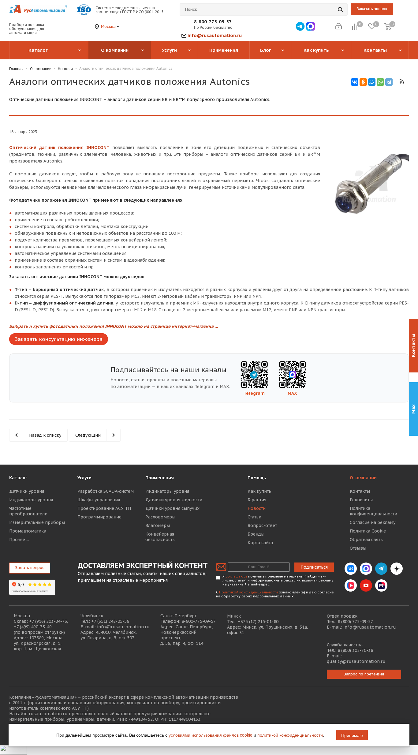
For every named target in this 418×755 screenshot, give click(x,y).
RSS (401, 81)
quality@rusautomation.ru (356, 661)
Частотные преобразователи (28, 511)
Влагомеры (157, 525)
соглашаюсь (236, 576)
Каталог (18, 477)
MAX (292, 393)
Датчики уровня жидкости (173, 500)
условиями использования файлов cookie (210, 735)
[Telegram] (389, 82)
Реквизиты (361, 500)
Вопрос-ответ (262, 525)
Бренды (256, 534)
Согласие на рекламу (372, 522)
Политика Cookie (368, 531)
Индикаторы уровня (31, 500)
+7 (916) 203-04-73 (48, 621)
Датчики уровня (26, 491)
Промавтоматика (27, 531)
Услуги (84, 477)
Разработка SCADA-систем (105, 491)
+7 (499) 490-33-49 (33, 627)
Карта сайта (260, 542)
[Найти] (340, 9)
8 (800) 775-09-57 (355, 621)
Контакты (360, 491)
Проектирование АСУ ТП (104, 508)
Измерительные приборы (37, 522)
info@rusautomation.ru (215, 35)
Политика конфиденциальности (373, 511)
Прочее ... (19, 539)
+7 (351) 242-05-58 (110, 621)
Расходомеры (160, 517)
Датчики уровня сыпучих (172, 508)
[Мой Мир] (371, 82)
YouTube (366, 585)
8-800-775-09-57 (213, 21)
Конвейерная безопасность (160, 536)
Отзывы (358, 548)
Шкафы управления (98, 500)
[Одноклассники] (363, 82)
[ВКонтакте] (354, 82)
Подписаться (314, 567)
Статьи (254, 517)
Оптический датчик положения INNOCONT (59, 147)
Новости (257, 508)
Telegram (254, 393)
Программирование (99, 517)
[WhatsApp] (380, 82)
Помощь (257, 477)
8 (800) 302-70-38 (355, 650)
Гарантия (257, 500)
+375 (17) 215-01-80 (258, 621)
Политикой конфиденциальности (248, 592)
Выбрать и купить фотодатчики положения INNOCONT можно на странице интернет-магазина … (113, 326)
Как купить (259, 491)
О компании (363, 477)
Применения (159, 477)
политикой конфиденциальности (290, 735)
